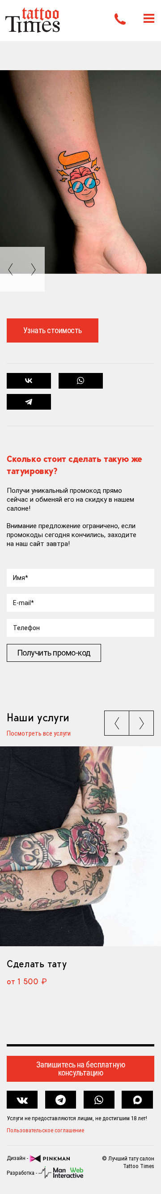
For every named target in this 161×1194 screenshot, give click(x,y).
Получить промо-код (54, 652)
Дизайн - (18, 1158)
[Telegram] (28, 401)
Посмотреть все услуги (39, 733)
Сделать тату (36, 964)
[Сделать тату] (80, 846)
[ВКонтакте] (28, 380)
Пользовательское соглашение (45, 1130)
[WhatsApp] (80, 380)
